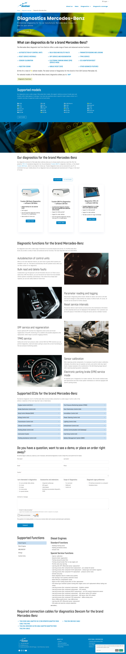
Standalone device (93, 485)
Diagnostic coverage (100, 6)
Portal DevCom (92, 643)
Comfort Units (22, 556)
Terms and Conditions (62, 643)
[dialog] (110, 648)
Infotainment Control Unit (71, 426)
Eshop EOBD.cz (92, 645)
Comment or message (22, 497)
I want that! (30, 221)
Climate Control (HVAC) (24, 426)
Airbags (20, 553)
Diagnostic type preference (95, 480)
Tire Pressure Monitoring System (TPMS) (75, 405)
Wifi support (45, 485)
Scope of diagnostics (70, 480)
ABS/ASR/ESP (21, 549)
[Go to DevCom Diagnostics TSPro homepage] (22, 640)
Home (18, 10)
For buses (21, 487)
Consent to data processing (25, 510)
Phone (65, 465)
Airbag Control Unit (23, 418)
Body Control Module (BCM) (26, 413)
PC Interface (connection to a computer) (98, 483)
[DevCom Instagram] (22, 650)
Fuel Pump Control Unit (70, 434)
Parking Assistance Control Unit (27, 438)
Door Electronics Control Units (72, 409)
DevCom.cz (91, 646)
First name (19, 459)
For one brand (58, 179)
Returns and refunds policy (63, 645)
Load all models (21, 117)
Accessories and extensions (49, 480)
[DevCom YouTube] (26, 650)
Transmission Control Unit (25, 422)
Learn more (98, 650)
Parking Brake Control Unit (25, 430)
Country (19, 472)
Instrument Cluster (23, 434)
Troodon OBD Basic (22, 166)
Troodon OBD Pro (55, 164)
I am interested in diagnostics (27, 480)
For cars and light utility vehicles (26, 483)
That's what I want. (24, 31)
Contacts (59, 641)
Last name (66, 459)
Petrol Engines (22, 546)
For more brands (68, 179)
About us (69, 6)
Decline (117, 650)
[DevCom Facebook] (19, 650)
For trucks (21, 485)
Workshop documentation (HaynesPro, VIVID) (51, 490)
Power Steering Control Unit (72, 418)
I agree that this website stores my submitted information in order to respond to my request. (38, 512)
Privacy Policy (60, 646)
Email (18, 465)
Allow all (121, 650)
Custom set (68, 487)
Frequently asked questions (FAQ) (96, 641)
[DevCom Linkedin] (24, 650)
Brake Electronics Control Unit (26, 409)
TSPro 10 (24, 164)
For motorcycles (23, 489)
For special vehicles (23, 491)
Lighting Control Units (70, 422)
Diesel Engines (22, 543)
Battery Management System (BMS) (74, 438)
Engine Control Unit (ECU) (25, 405)
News (77, 6)
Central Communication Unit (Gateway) (75, 430)
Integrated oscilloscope (47, 483)
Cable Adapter (45, 487)
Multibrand (68, 485)
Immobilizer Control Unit (71, 413)
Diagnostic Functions (24, 79)
